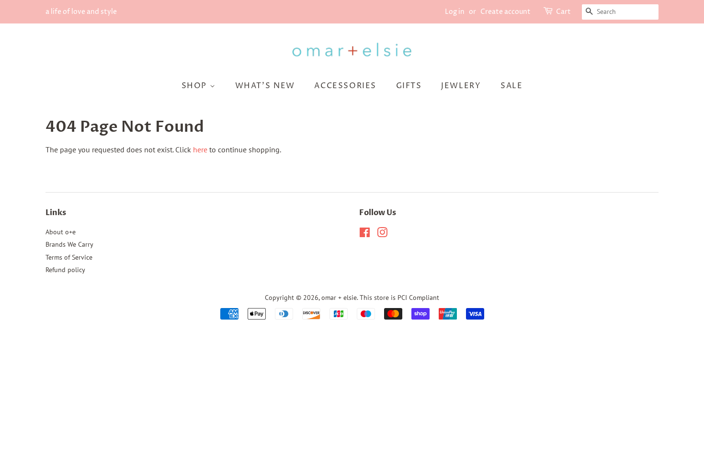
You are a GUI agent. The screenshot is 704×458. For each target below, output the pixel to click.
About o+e (60, 232)
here (200, 149)
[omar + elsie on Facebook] (364, 234)
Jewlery (461, 85)
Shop (196, 85)
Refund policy (65, 269)
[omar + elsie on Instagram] (382, 234)
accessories (345, 85)
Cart (563, 11)
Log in (455, 11)
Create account (505, 11)
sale (511, 85)
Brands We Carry (69, 244)
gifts (409, 85)
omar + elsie (339, 297)
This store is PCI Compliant (399, 297)
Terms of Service (68, 257)
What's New (265, 85)
